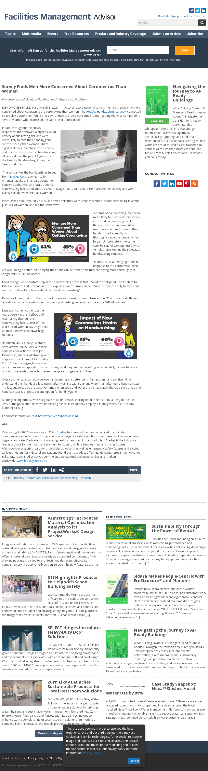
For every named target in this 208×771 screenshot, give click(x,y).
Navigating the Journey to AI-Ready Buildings (189, 93)
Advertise (199, 16)
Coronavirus (50, 478)
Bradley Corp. (18, 176)
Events (52, 33)
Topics (10, 33)
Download (157, 121)
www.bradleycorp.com (31, 461)
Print (134, 470)
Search (202, 22)
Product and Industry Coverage (120, 33)
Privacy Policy (36, 758)
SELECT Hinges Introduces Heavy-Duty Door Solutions (75, 632)
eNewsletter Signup (168, 16)
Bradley (61, 432)
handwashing (68, 478)
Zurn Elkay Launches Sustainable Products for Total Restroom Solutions (75, 686)
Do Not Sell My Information (61, 758)
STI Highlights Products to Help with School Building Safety (72, 582)
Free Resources (76, 33)
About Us (186, 16)
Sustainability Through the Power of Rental (176, 528)
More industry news (52, 733)
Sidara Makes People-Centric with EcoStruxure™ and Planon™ (169, 578)
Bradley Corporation (27, 478)
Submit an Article (166, 33)
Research (85, 478)
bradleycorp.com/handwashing (58, 416)
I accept (134, 761)
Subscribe (195, 33)
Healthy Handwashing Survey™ (106, 111)
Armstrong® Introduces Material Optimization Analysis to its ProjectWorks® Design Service (73, 527)
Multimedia (31, 33)
